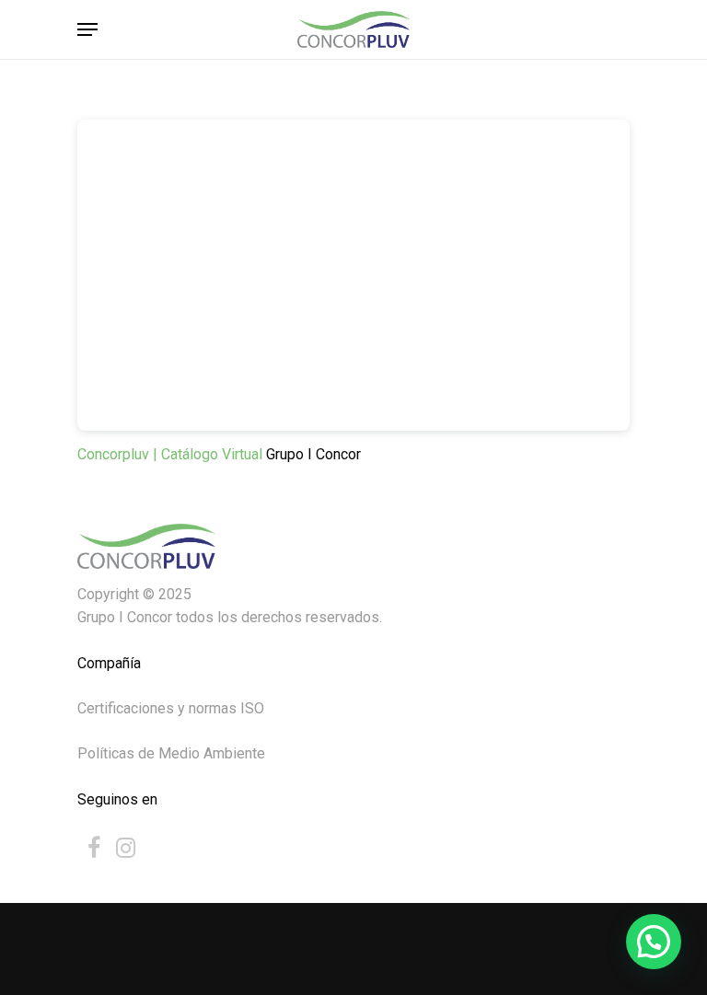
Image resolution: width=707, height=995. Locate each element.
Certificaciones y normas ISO (170, 708)
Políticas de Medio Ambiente (171, 753)
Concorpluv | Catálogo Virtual (171, 454)
